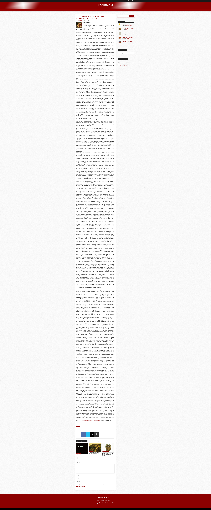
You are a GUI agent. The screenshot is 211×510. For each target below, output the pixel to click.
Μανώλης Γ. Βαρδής (129, 25)
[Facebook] (125, 1)
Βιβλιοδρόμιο (78, 453)
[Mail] (127, 1)
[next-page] (78, 458)
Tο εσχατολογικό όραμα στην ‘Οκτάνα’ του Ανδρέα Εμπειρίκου (127, 33)
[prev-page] (77, 458)
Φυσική (104, 426)
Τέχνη (101, 426)
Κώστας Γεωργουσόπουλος (125, 30)
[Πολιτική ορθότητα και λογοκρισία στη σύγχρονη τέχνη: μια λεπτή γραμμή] (108, 447)
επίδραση (82, 426)
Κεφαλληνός (87, 426)
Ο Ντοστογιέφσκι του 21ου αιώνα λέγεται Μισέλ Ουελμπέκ (127, 24)
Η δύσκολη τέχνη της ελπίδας (81, 454)
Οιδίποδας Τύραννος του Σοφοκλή (127, 28)
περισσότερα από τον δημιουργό (94, 441)
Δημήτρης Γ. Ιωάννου (129, 43)
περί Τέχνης (78, 12)
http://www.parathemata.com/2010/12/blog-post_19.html (89, 420)
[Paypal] (128, 1)
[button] (123, 0)
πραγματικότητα (96, 426)
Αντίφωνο (80, 20)
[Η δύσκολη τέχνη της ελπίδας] (82, 448)
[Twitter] (130, 1)
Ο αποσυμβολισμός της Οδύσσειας (127, 37)
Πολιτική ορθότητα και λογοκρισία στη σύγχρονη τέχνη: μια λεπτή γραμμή (108, 454)
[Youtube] (134, 1)
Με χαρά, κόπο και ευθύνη (103, 497)
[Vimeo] (132, 1)
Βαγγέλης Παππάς (129, 38)
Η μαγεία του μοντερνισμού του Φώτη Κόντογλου (127, 42)
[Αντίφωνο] (105, 5)
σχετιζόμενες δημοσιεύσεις (82, 441)
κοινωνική (91, 426)
